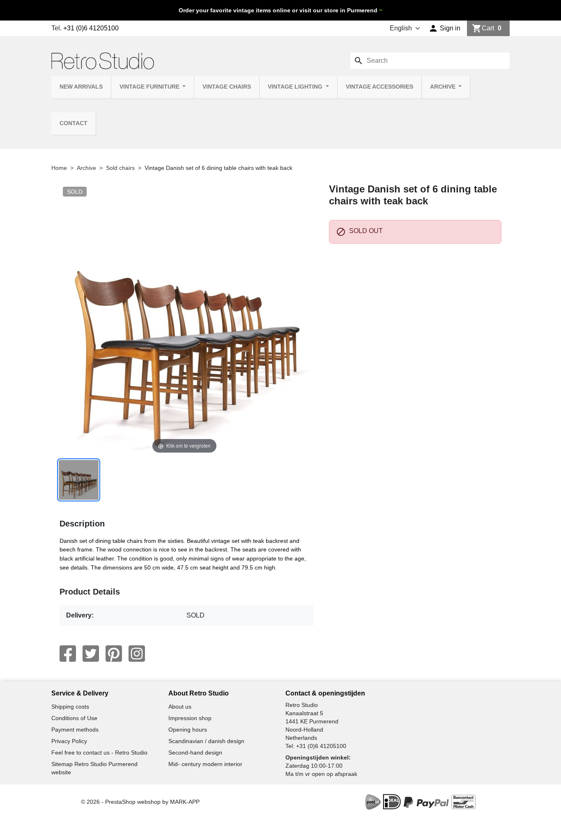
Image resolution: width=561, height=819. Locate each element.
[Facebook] (68, 653)
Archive (443, 87)
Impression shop (190, 718)
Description (82, 523)
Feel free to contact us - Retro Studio (99, 752)
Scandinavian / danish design (206, 741)
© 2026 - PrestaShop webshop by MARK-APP (140, 801)
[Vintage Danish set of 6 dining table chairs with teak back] (78, 479)
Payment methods (75, 729)
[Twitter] (91, 653)
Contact (73, 123)
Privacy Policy (69, 741)
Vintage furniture (150, 87)
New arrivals (81, 87)
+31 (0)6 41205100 (91, 28)
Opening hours (187, 729)
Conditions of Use (74, 718)
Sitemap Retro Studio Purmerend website (94, 768)
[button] (444, 28)
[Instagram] (137, 653)
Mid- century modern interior (205, 764)
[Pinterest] (114, 653)
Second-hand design (195, 752)
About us (179, 706)
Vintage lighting (296, 87)
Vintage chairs (226, 87)
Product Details (90, 591)
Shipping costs (70, 706)
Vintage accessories (379, 87)
